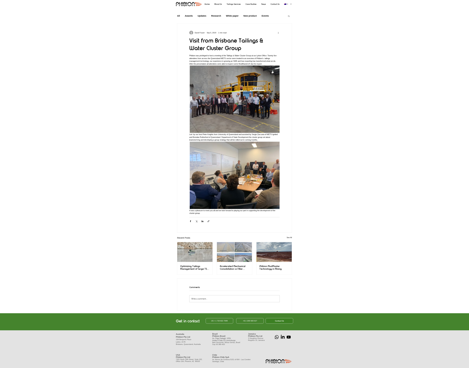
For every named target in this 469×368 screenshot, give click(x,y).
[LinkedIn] (282, 337)
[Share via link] (208, 221)
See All (289, 237)
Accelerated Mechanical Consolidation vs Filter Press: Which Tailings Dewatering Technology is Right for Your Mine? (234, 267)
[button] (289, 16)
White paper (232, 16)
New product (250, 16)
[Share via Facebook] (190, 221)
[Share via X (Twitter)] (196, 221)
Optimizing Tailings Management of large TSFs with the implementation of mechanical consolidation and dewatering (194, 267)
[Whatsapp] (276, 337)
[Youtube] (288, 337)
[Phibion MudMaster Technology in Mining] (274, 252)
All (178, 16)
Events (265, 16)
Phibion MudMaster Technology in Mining (270, 267)
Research (216, 16)
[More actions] (278, 32)
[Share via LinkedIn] (202, 221)
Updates (202, 16)
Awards (189, 16)
